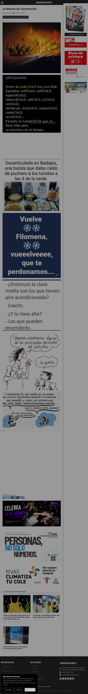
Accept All (30, 689)
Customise (8, 689)
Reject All (19, 689)
